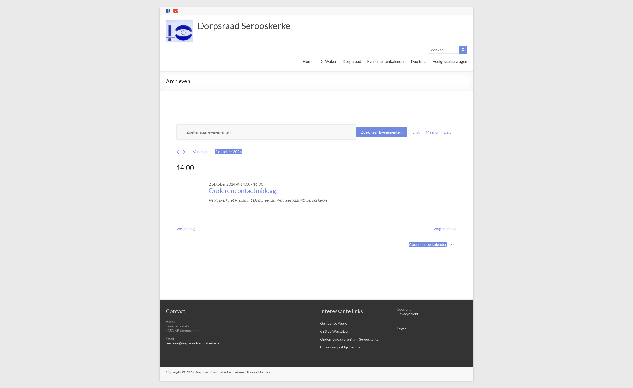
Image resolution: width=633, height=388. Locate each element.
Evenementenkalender (386, 61)
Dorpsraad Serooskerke (244, 25)
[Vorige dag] (177, 151)
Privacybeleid (407, 314)
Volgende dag (445, 228)
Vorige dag (185, 228)
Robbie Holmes (258, 372)
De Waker (328, 61)
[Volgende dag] (184, 151)
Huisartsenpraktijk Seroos (340, 347)
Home (308, 61)
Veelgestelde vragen (450, 61)
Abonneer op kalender (428, 244)
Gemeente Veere (333, 323)
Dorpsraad (352, 61)
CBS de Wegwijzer (334, 331)
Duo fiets (419, 61)
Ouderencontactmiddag (242, 191)
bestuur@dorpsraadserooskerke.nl (193, 343)
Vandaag (200, 151)
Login (401, 328)
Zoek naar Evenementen (381, 132)
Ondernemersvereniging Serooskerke (349, 339)
